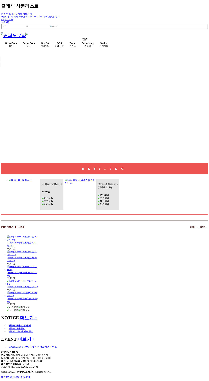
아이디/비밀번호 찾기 (49, 17)
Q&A (3, 17)
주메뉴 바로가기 (23, 14)
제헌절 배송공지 (17, 328)
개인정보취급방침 (10, 377)
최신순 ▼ (204, 227)
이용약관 (25, 377)
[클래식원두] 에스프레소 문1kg (22, 286)
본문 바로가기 (8, 14)
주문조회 (23, 17)
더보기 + (28, 317)
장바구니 (32, 17)
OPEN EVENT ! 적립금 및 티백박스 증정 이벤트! (33, 347)
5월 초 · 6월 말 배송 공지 (21, 331)
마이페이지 (12, 17)
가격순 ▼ (194, 227)
